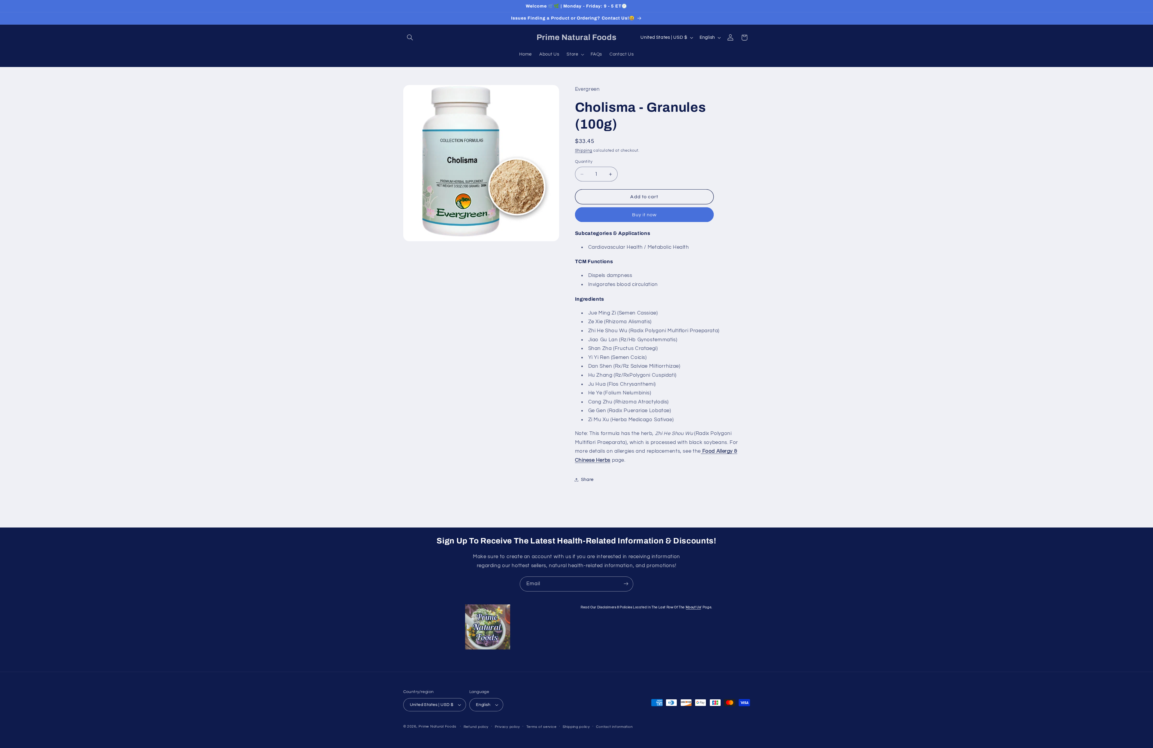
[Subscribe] (626, 583)
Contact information (614, 726)
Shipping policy (576, 726)
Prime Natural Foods (437, 726)
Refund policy (476, 726)
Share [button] (587, 479)
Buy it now (644, 214)
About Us (693, 607)
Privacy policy (507, 726)
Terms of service (541, 726)
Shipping (583, 151)
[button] (410, 37)
